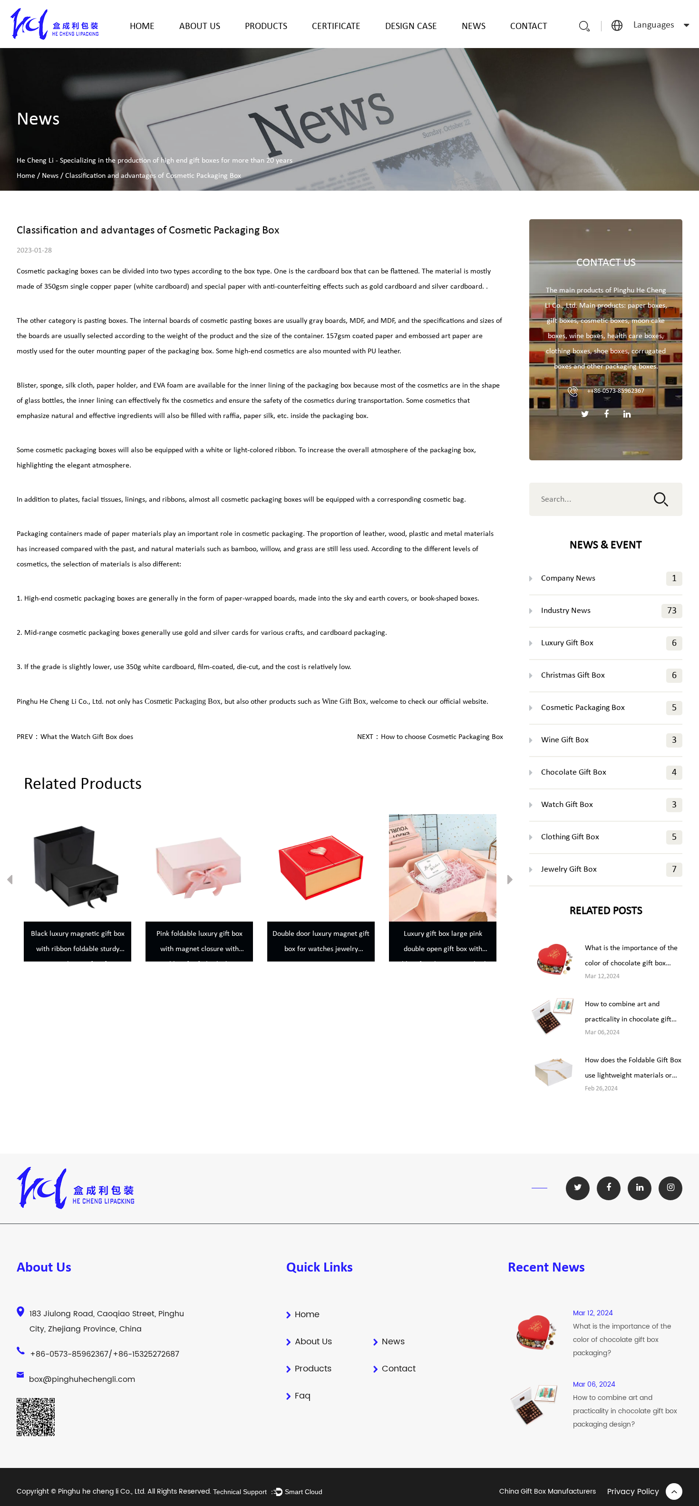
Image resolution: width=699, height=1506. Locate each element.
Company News (609, 578)
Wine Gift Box (609, 740)
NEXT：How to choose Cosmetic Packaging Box (430, 737)
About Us (199, 26)
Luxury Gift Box (609, 643)
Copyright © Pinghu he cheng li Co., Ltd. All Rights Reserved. (115, 1491)
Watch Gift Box (609, 805)
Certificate (336, 26)
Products (266, 26)
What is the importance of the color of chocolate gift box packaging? (631, 963)
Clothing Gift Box (609, 837)
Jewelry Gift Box (609, 869)
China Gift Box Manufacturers (547, 1491)
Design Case (411, 26)
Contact (528, 26)
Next (510, 881)
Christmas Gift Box (609, 675)
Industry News (609, 611)
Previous (9, 881)
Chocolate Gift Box (609, 772)
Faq (303, 1396)
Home (142, 26)
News (473, 26)
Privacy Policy (633, 1491)
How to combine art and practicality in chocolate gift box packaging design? (628, 1020)
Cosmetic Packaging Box (609, 708)
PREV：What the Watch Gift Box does (75, 737)
